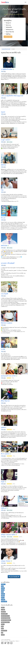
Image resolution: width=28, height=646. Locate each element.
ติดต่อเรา (17, 641)
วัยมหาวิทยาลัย (10, 32)
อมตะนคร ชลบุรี (4, 601)
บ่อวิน (2, 591)
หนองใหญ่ (3, 599)
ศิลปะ (2, 628)
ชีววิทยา (2, 624)
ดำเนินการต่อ (7, 36)
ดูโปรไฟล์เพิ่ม (14, 576)
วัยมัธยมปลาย (9, 29)
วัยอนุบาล (8, 23)
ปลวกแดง (2, 593)
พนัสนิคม (2, 595)
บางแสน (2, 590)
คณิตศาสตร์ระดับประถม (5, 615)
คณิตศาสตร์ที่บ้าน (4, 613)
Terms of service (4, 641)
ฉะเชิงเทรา (3, 584)
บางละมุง (2, 588)
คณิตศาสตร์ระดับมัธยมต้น (5, 618)
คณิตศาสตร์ (3, 611)
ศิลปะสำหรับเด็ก (4, 630)
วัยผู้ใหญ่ (8, 34)
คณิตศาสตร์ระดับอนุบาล (5, 622)
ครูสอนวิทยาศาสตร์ (6, 49)
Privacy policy (12, 641)
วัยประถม (8, 25)
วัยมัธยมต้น (9, 27)
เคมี (2, 632)
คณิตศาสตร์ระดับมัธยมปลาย (5, 620)
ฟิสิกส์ (2, 626)
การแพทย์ (2, 609)
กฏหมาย (2, 607)
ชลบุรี (2, 586)
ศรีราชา (2, 597)
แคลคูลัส (2, 634)
